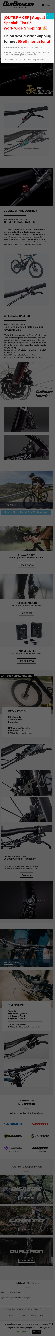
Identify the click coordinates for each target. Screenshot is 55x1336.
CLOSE (50, 16)
